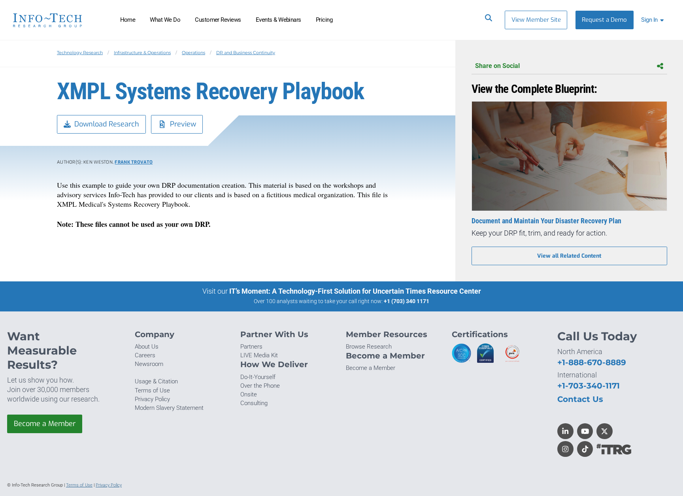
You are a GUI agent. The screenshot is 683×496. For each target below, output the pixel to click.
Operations (193, 52)
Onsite (248, 394)
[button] (654, 20)
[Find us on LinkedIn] (565, 431)
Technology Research (80, 52)
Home (128, 19)
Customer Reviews (218, 19)
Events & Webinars (278, 19)
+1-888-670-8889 (591, 362)
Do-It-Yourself (257, 377)
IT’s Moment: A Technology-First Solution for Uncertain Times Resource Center (355, 291)
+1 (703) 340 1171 (406, 301)
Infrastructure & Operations (142, 52)
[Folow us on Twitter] (604, 431)
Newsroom (149, 364)
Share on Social (497, 66)
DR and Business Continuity (245, 52)
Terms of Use (152, 390)
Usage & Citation (156, 381)
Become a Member (44, 423)
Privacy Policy (152, 399)
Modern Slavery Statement (169, 407)
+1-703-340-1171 (588, 385)
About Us (146, 346)
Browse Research (369, 346)
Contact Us (580, 399)
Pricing (324, 19)
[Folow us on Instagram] (565, 449)
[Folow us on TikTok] (585, 449)
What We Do (165, 19)
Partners (251, 346)
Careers (145, 355)
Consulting (254, 403)
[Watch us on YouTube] (585, 431)
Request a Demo (604, 20)
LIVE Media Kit (259, 355)
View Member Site (536, 20)
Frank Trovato (134, 162)
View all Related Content (569, 256)
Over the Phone (260, 385)
